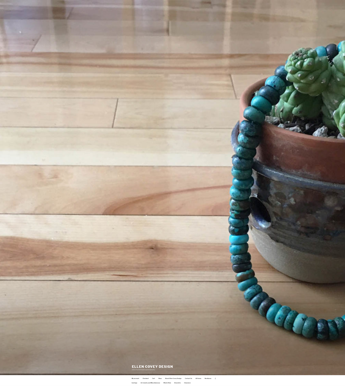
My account (135, 378)
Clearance (187, 383)
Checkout (146, 378)
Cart (153, 378)
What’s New (167, 383)
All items (198, 378)
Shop (160, 378)
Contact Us (188, 378)
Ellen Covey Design (152, 367)
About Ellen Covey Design (173, 378)
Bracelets (177, 383)
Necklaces (208, 378)
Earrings (134, 383)
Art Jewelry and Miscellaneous (150, 383)
